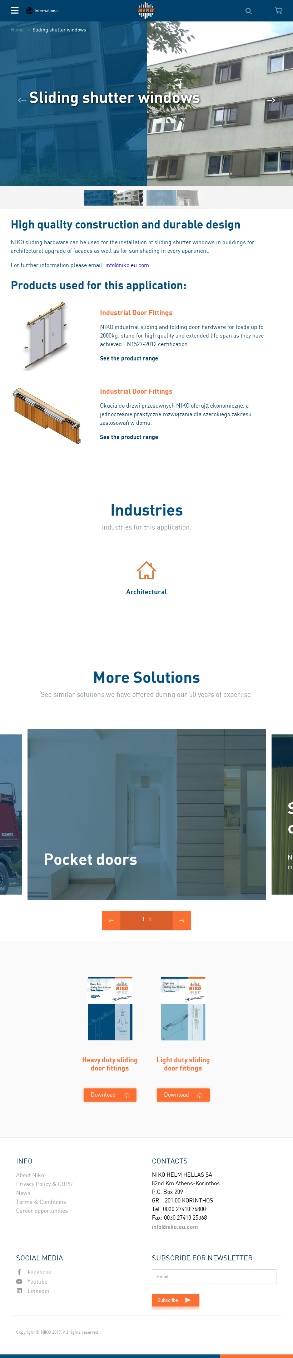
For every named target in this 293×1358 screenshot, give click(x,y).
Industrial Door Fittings (136, 312)
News (23, 1193)
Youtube (37, 1282)
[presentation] (22, 100)
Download (103, 1095)
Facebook (38, 1273)
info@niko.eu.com (127, 265)
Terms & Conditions (41, 1202)
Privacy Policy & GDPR (44, 1184)
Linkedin (37, 1291)
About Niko (30, 1175)
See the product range (129, 358)
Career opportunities (42, 1211)
